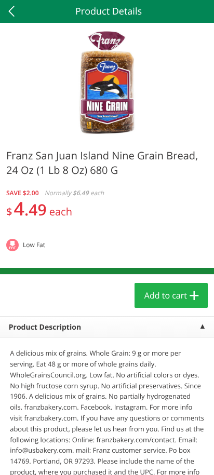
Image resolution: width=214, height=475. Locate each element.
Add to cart (165, 295)
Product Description (45, 327)
